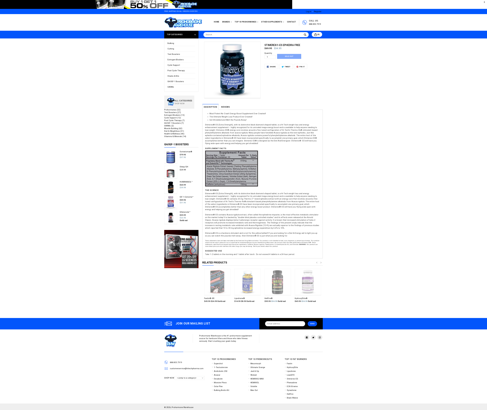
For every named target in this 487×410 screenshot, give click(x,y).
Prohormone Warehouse (182, 407)
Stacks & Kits (173, 76)
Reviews (225, 107)
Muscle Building (173, 128)
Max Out (254, 390)
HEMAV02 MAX (257, 379)
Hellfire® (269, 298)
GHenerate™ (185, 212)
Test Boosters (174, 54)
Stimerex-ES (292, 379)
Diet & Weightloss (174, 131)
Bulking (171, 43)
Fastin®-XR (209, 298)
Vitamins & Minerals (175, 136)
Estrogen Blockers (176, 60)
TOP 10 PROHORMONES (247, 22)
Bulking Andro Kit (221, 390)
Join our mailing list (193, 323)
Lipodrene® (239, 298)
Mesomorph (255, 364)
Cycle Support (174, 65)
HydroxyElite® (301, 298)
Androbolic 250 (220, 371)
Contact (291, 22)
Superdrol (218, 364)
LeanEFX (291, 375)
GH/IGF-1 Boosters (176, 81)
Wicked (253, 375)
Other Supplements (273, 22)
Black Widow (292, 398)
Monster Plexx (220, 383)
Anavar (217, 375)
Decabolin (218, 379)
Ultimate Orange (257, 367)
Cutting (171, 49)
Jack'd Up (254, 371)
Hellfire (290, 394)
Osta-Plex (218, 386)
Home (216, 22)
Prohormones (172, 110)
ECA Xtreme (292, 386)
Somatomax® (186, 152)
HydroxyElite (292, 367)
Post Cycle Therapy (176, 71)
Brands (227, 22)
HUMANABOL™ (186, 182)
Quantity (268, 53)
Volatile (253, 386)
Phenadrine (292, 383)
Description (210, 107)
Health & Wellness (174, 134)
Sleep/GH (184, 167)
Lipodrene (291, 371)
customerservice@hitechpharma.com (187, 368)
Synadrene (292, 390)
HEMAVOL (254, 383)
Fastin (289, 364)
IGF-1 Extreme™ (187, 197)
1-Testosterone (221, 367)
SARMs (171, 87)
